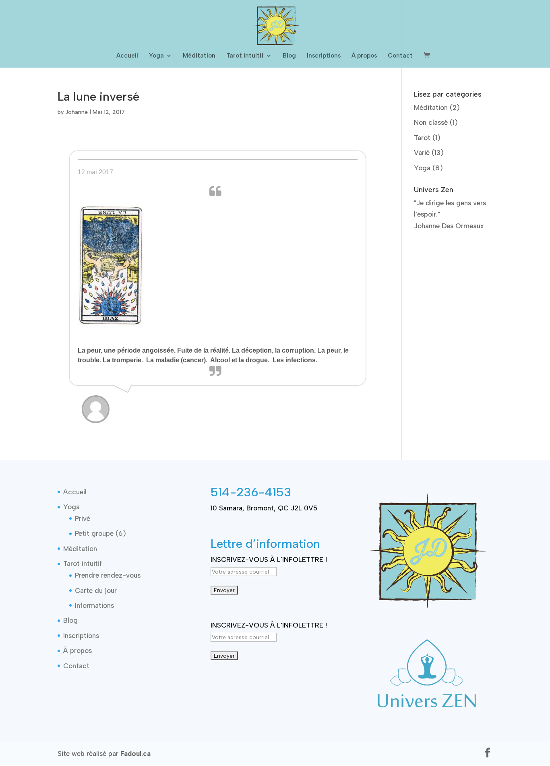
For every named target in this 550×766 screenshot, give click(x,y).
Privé (82, 518)
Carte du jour (96, 590)
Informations (94, 605)
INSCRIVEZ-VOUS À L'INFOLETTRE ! (269, 559)
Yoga (156, 56)
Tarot (422, 138)
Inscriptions (324, 56)
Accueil (127, 56)
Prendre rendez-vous (108, 575)
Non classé (431, 122)
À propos (364, 56)
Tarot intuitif (245, 56)
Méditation (199, 56)
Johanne (76, 112)
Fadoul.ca (135, 753)
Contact (400, 56)
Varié (422, 153)
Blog (289, 56)
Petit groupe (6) (100, 533)
